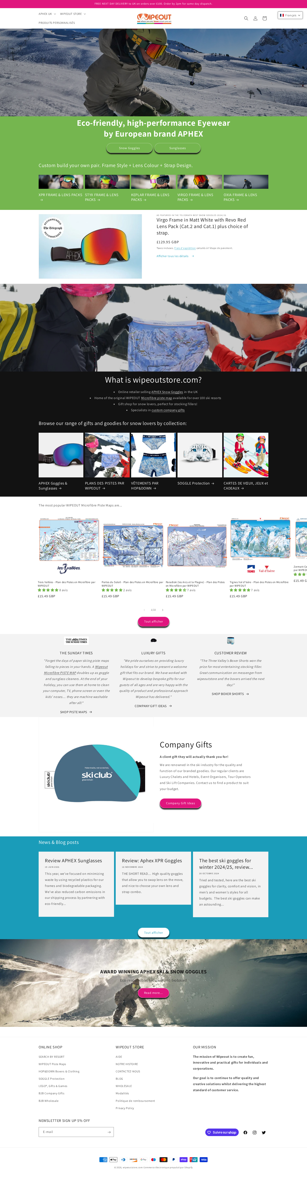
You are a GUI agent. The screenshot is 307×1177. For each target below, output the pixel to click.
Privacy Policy (125, 1108)
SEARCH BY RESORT (52, 1057)
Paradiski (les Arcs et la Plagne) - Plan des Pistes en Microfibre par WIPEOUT (195, 584)
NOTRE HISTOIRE (127, 1064)
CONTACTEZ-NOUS (128, 1071)
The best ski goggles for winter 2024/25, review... (226, 863)
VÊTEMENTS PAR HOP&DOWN (145, 485)
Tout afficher (153, 621)
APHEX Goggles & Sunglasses (53, 485)
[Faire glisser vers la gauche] (144, 610)
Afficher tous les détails (173, 256)
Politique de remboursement (135, 1101)
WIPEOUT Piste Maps (52, 1064)
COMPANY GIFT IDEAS (151, 706)
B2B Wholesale (49, 1101)
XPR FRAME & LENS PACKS (60, 194)
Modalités (122, 1093)
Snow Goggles (129, 148)
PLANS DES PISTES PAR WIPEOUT (104, 485)
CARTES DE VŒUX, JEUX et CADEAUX (246, 485)
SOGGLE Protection (194, 483)
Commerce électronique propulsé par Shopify (168, 1167)
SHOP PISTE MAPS (73, 712)
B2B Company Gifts (51, 1093)
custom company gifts (168, 410)
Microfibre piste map (156, 398)
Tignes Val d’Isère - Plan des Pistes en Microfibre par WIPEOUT (259, 584)
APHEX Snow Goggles (167, 392)
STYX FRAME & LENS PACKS (102, 197)
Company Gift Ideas (180, 803)
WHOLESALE (124, 1086)
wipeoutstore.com (133, 1167)
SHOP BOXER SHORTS (228, 694)
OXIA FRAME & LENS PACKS (240, 197)
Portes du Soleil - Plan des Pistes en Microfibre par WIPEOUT (132, 584)
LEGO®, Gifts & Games (53, 1086)
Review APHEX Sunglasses (73, 860)
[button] (47, 13)
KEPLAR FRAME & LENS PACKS (150, 197)
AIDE (119, 1057)
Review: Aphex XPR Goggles (152, 860)
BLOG (119, 1079)
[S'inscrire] (109, 1132)
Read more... (153, 993)
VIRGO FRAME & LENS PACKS (195, 197)
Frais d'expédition (185, 248)
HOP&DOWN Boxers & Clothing (59, 1071)
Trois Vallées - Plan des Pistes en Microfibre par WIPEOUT (66, 584)
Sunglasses (177, 148)
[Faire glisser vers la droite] (162, 610)
